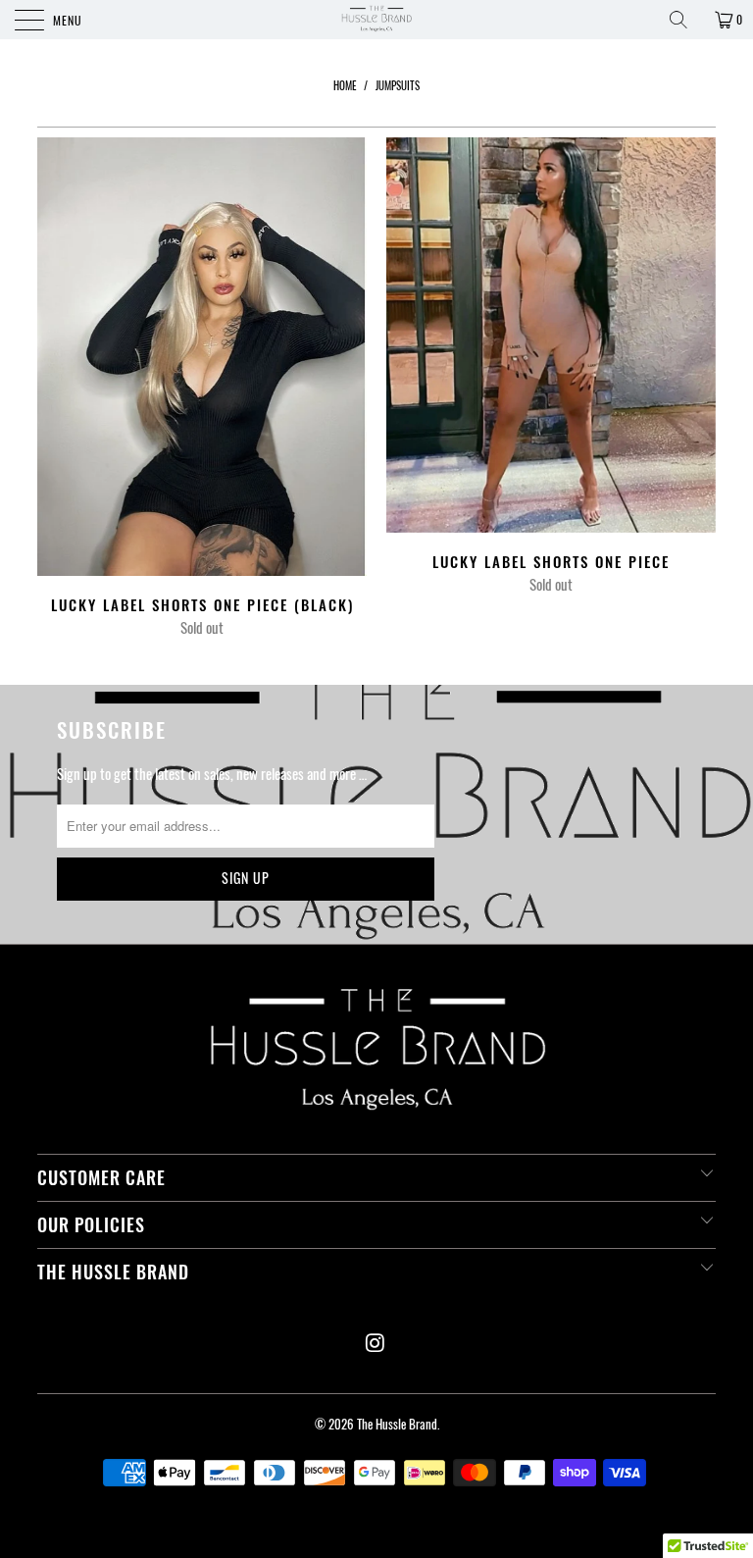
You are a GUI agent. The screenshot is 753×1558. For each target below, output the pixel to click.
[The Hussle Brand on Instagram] (375, 1342)
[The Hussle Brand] (376, 19)
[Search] (685, 19)
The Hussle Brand (397, 1423)
